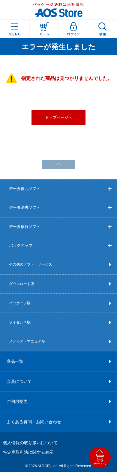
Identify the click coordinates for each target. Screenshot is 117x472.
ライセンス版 (20, 322)
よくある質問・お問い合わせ (34, 421)
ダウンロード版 (21, 284)
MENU (14, 28)
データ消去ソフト (24, 207)
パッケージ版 (20, 303)
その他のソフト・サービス (30, 264)
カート (44, 28)
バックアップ (20, 245)
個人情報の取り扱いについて (30, 442)
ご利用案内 (17, 401)
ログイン (73, 28)
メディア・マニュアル (27, 341)
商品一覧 (15, 361)
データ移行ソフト (24, 226)
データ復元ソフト (24, 188)
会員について (19, 381)
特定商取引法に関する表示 (28, 452)
